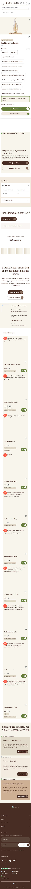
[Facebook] (2, 860)
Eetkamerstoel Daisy (10, 519)
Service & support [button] (5, 822)
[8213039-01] (15, 26)
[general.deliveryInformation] (13, 104)
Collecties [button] (3, 826)
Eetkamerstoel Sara (10, 670)
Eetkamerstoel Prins (10, 632)
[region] (15, 525)
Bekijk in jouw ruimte (16, 33)
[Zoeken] (28, 8)
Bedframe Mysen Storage (12, 364)
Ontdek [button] (2, 819)
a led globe (5, 52)
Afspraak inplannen (14, 297)
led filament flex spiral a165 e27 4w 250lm (13, 75)
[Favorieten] (26, 3)
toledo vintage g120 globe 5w (10, 70)
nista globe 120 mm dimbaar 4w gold (12, 66)
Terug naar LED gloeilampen (8, 12)
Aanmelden (23, 845)
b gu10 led (14, 52)
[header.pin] (21, 3)
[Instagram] (10, 860)
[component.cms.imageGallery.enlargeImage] (30, 19)
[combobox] (14, 8)
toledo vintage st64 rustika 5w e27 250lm (13, 93)
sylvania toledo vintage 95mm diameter (12, 61)
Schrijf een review (7, 219)
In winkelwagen (14, 108)
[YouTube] (14, 860)
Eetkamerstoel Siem (10, 707)
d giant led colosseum (8, 57)
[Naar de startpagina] (15, 3)
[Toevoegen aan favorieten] (29, 37)
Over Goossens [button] (4, 815)
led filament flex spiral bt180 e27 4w (11, 84)
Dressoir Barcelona (10, 481)
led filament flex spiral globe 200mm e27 (13, 80)
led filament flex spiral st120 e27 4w (11, 89)
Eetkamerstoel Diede (10, 556)
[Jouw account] (23, 3)
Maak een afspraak (14, 168)
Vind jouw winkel (14, 113)
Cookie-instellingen (9, 887)
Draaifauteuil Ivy (9, 441)
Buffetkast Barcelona (11, 402)
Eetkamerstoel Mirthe (11, 594)
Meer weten (21, 751)
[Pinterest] (6, 860)
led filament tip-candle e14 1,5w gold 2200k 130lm (13, 99)
